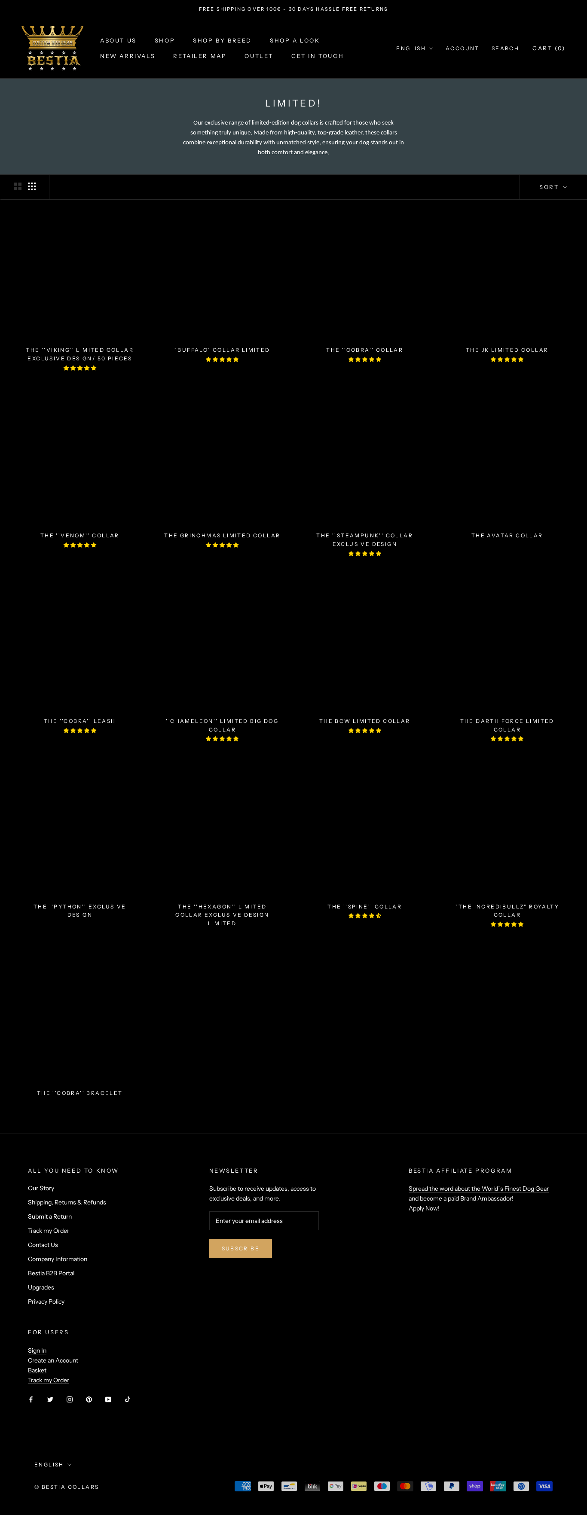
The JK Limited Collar (507, 350)
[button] (80, 368)
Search (505, 48)
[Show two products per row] (17, 186)
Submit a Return (50, 1216)
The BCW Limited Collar (364, 721)
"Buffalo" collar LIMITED (222, 350)
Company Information (57, 1259)
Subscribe (241, 1248)
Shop (165, 40)
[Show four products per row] (32, 186)
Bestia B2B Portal (51, 1273)
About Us (118, 40)
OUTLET (259, 55)
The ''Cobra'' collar (364, 350)
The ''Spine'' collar (364, 906)
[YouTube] (108, 1399)
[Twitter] (50, 1399)
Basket (37, 1370)
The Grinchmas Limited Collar (222, 535)
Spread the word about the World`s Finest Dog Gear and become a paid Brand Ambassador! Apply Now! (479, 1198)
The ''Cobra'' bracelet (80, 1093)
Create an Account (53, 1360)
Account (463, 48)
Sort (550, 186)
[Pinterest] (89, 1399)
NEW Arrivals (127, 55)
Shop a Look (295, 40)
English (411, 48)
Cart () (549, 48)
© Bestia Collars (66, 1487)
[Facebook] (31, 1399)
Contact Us (43, 1245)
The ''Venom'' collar (79, 535)
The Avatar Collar (507, 535)
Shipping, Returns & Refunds (67, 1202)
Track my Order (48, 1231)
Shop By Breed (222, 40)
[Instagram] (70, 1399)
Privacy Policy (46, 1301)
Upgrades (41, 1287)
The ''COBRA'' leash (80, 721)
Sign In (37, 1350)
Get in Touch (317, 55)
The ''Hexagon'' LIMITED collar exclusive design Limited (222, 915)
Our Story (41, 1188)
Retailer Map (199, 55)
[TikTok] (128, 1399)
